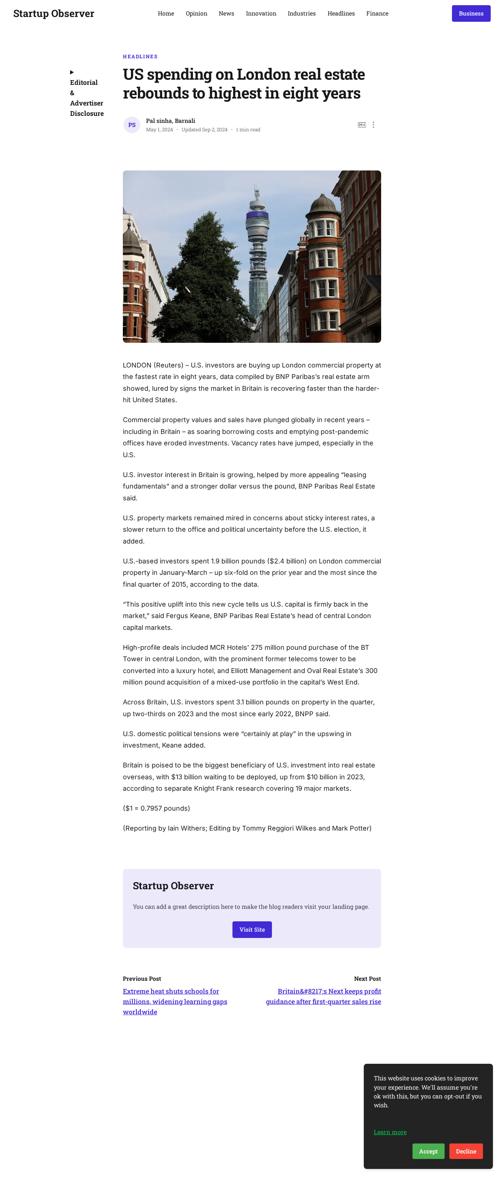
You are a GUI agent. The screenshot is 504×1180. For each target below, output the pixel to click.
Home (166, 13)
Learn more (390, 1132)
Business (471, 13)
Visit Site (252, 929)
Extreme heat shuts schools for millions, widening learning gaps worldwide (175, 1001)
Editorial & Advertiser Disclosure (86, 98)
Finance (377, 13)
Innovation (261, 13)
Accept (428, 1151)
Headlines (341, 13)
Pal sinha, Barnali (170, 120)
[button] (373, 124)
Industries (302, 13)
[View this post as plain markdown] (362, 124)
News (226, 13)
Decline (466, 1151)
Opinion (196, 13)
